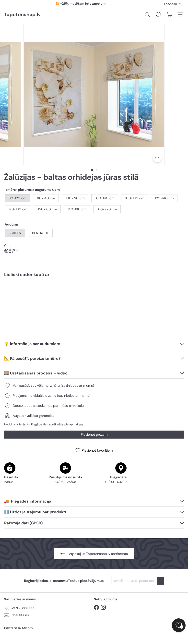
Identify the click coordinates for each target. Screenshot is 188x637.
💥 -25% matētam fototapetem (81, 3)
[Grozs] (169, 14)
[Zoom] (157, 157)
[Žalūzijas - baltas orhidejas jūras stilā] (94, 298)
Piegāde (36, 424)
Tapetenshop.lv (22, 14)
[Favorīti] (158, 14)
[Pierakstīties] (160, 581)
